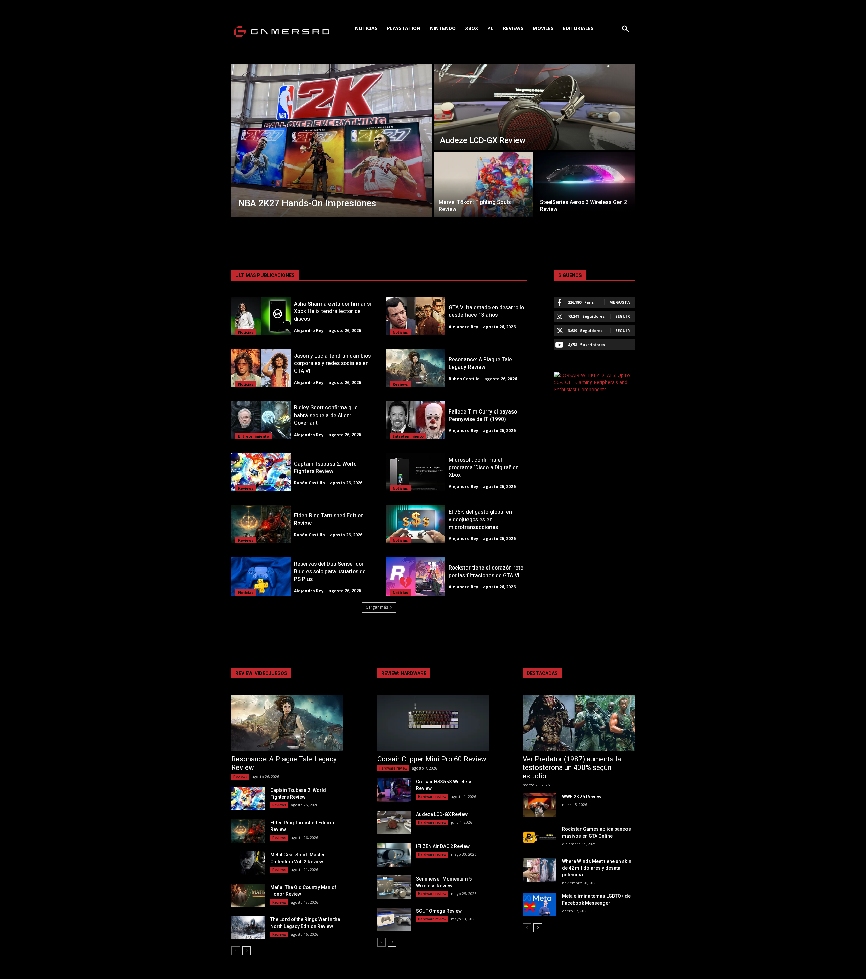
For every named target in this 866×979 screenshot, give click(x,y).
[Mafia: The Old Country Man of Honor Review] (248, 895)
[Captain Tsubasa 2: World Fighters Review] (261, 472)
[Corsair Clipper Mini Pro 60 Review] (433, 723)
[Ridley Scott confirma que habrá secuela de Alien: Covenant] (261, 420)
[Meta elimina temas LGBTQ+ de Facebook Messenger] (539, 904)
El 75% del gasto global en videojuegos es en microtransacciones (480, 519)
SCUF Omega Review (439, 911)
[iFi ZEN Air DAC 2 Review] (394, 854)
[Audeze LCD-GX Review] (534, 107)
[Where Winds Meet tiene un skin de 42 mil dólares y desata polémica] (539, 869)
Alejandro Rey (309, 330)
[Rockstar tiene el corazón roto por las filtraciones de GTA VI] (415, 576)
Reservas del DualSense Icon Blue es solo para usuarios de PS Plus (330, 571)
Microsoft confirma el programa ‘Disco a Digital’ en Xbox (484, 467)
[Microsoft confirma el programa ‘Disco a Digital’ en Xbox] (415, 472)
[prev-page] (235, 950)
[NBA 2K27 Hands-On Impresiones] (331, 140)
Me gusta (619, 302)
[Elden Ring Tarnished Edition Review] (261, 524)
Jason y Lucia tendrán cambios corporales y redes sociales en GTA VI (332, 363)
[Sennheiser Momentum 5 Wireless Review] (394, 887)
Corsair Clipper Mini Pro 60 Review (431, 759)
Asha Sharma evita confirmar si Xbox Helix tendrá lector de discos (332, 311)
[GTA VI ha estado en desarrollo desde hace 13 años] (415, 316)
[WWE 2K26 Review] (539, 805)
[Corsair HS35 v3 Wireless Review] (394, 790)
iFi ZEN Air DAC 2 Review (443, 846)
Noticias (245, 332)
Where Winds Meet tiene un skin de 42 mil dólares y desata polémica (596, 868)
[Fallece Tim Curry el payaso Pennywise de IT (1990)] (415, 420)
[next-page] (246, 950)
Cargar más (377, 607)
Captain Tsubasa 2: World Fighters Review (325, 467)
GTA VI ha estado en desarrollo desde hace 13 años (486, 311)
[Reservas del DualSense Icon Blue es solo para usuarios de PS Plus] (261, 576)
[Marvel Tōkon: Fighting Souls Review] (483, 184)
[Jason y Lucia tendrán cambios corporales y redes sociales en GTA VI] (261, 368)
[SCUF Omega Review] (394, 919)
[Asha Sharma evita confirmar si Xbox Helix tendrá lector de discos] (261, 316)
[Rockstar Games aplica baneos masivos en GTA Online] (539, 837)
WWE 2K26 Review (581, 796)
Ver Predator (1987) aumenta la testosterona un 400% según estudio (572, 767)
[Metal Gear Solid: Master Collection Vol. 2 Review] (248, 863)
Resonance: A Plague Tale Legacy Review (480, 363)
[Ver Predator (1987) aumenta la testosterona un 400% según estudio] (579, 723)
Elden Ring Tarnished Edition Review (329, 519)
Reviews (400, 384)
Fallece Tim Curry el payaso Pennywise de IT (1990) (483, 415)
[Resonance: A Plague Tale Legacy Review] (415, 368)
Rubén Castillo (464, 379)
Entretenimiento (253, 436)
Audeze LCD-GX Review (442, 814)
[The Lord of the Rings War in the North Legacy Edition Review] (248, 927)
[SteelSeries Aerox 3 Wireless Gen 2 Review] (585, 184)
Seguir (622, 316)
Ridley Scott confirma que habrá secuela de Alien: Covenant (326, 415)
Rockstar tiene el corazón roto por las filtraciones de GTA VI (486, 571)
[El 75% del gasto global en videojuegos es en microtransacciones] (415, 524)
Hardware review (393, 768)
